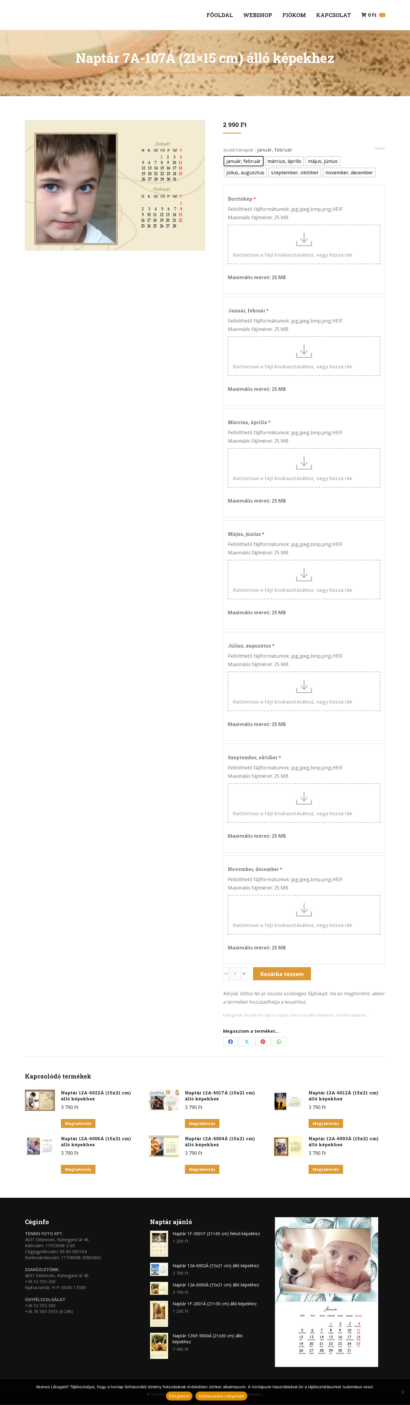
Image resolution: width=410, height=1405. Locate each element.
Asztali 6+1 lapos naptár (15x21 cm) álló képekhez (289, 1015)
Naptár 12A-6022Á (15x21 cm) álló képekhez (96, 1096)
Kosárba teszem (282, 974)
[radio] (243, 161)
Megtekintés (78, 1123)
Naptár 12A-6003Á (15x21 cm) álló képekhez (343, 1141)
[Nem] (402, 1392)
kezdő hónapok (238, 150)
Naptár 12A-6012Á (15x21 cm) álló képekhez (343, 1096)
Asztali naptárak (351, 1015)
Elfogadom (179, 1396)
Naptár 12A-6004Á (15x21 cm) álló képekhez (220, 1141)
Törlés (379, 148)
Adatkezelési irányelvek (221, 1396)
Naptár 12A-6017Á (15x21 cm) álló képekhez (220, 1096)
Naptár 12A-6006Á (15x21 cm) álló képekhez (96, 1141)
